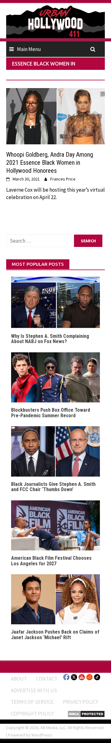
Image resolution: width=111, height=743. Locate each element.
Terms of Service (32, 701)
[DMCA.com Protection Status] (86, 713)
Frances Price (63, 179)
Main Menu (29, 49)
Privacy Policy (80, 701)
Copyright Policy (32, 713)
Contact (46, 678)
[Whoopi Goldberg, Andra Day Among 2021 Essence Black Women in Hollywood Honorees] (55, 115)
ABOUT (19, 678)
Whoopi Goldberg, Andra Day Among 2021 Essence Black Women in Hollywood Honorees (49, 162)
